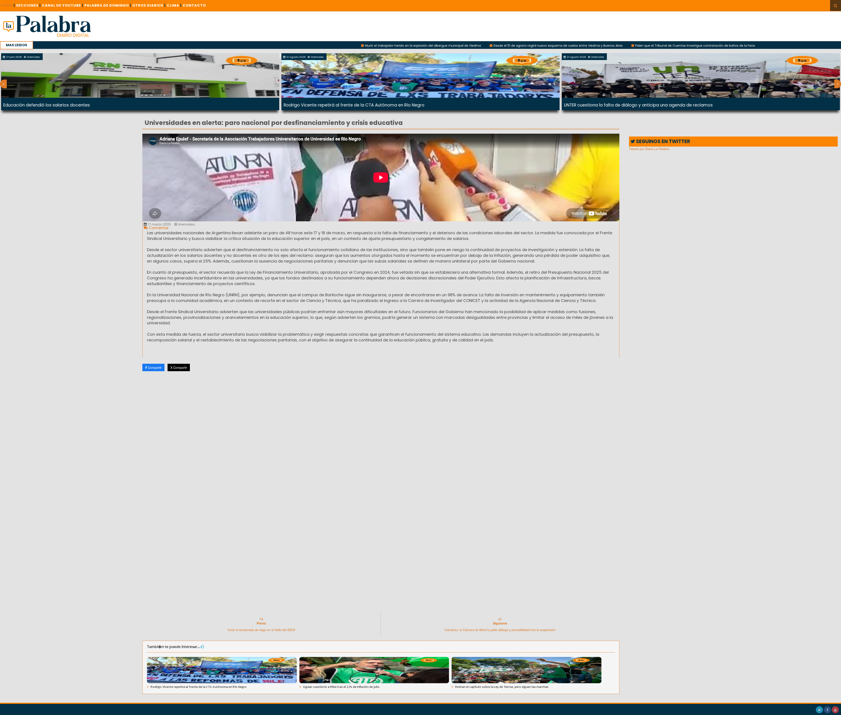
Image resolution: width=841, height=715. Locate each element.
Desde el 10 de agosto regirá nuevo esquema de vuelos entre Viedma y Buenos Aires (496, 45)
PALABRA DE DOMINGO (107, 5)
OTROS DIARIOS (149, 5)
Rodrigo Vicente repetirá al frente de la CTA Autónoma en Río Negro (354, 105)
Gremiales (186, 224)
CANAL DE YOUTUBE (62, 5)
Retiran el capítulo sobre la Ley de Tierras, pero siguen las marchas (501, 687)
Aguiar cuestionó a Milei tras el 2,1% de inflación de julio (341, 687)
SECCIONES (28, 5)
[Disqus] (381, 432)
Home (8, 5)
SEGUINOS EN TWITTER (662, 141)
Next (837, 84)
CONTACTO (194, 5)
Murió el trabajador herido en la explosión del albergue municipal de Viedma (361, 45)
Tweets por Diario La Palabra (649, 149)
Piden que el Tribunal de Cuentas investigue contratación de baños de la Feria (633, 45)
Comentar (158, 228)
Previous (3, 84)
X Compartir (178, 367)
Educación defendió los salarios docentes (46, 105)
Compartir (154, 367)
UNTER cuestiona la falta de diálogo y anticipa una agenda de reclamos (638, 105)
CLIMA (174, 5)
